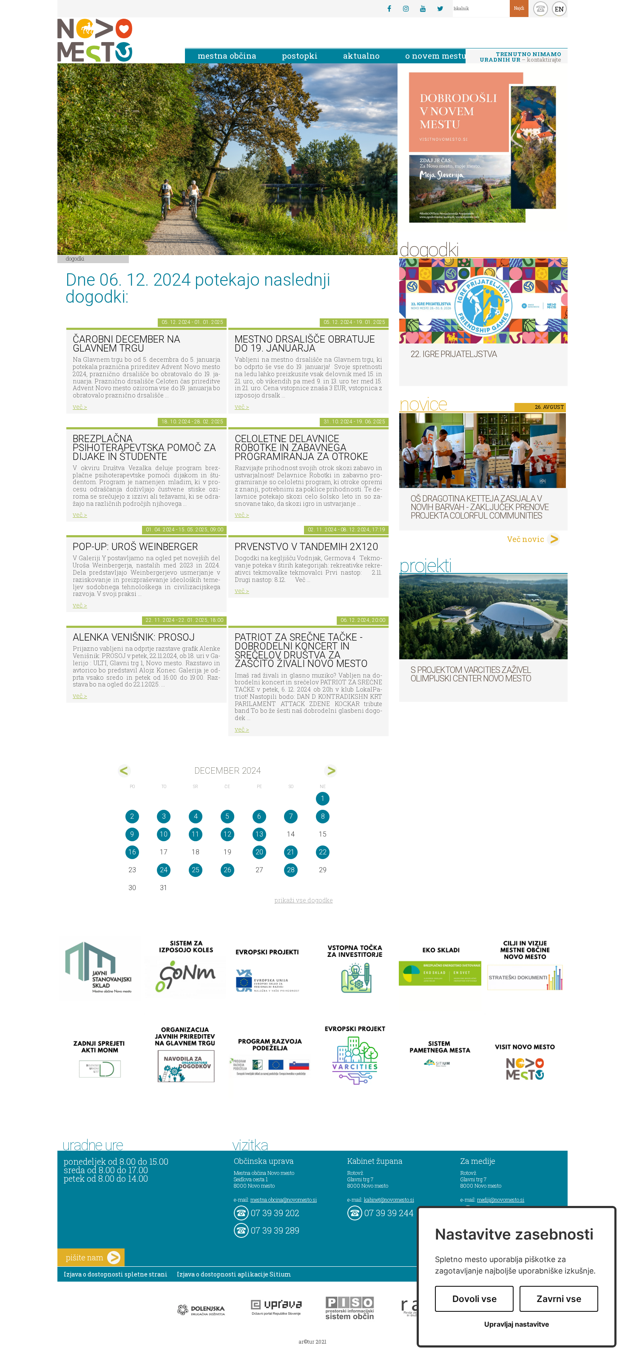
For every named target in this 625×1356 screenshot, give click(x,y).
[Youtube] (423, 8)
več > (80, 407)
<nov (124, 770)
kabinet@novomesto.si (389, 1199)
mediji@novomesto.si (500, 1199)
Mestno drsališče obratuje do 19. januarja (305, 344)
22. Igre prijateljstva (454, 354)
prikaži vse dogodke (304, 900)
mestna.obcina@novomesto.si (283, 1199)
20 (259, 852)
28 (291, 870)
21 (291, 852)
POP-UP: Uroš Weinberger (135, 547)
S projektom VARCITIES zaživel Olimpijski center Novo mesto (471, 674)
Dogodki (75, 258)
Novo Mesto (114, 40)
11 (195, 834)
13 (259, 834)
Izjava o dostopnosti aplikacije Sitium (234, 1274)
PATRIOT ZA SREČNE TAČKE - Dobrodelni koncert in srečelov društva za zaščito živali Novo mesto (301, 650)
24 (164, 870)
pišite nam (84, 1257)
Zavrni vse (559, 1299)
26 (227, 870)
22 (323, 852)
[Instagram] (406, 8)
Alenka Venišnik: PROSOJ (134, 637)
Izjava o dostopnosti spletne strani (116, 1274)
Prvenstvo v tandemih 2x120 (306, 547)
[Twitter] (440, 8)
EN (559, 9)
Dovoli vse (474, 1299)
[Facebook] (389, 8)
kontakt (540, 8)
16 (132, 852)
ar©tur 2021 (312, 1341)
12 (227, 834)
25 (195, 870)
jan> (330, 770)
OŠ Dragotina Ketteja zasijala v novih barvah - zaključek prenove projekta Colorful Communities (479, 507)
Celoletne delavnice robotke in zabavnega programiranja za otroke (301, 447)
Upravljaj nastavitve (516, 1324)
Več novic (525, 539)
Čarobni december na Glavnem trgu (126, 344)
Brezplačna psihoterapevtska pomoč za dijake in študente (144, 447)
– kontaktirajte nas (520, 57)
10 (164, 834)
